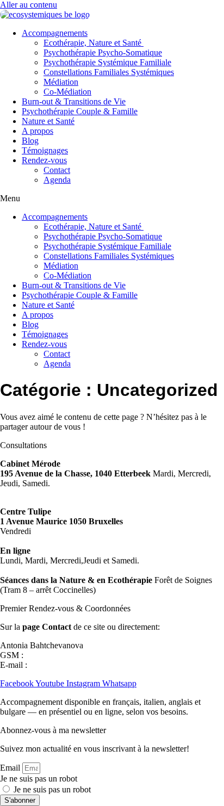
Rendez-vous (44, 160)
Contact (56, 170)
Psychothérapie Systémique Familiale (107, 62)
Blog (30, 140)
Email (11, 767)
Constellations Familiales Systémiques (108, 72)
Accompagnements (55, 33)
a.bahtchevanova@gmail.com (80, 664)
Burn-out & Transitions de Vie (74, 101)
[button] (112, 198)
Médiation (60, 81)
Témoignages (45, 150)
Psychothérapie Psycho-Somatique (102, 52)
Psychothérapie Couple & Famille (80, 111)
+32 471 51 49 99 (56, 655)
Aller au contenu (28, 4)
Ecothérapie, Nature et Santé (93, 42)
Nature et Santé (48, 121)
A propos (37, 130)
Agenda (57, 179)
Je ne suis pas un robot (38, 778)
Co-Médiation (67, 91)
